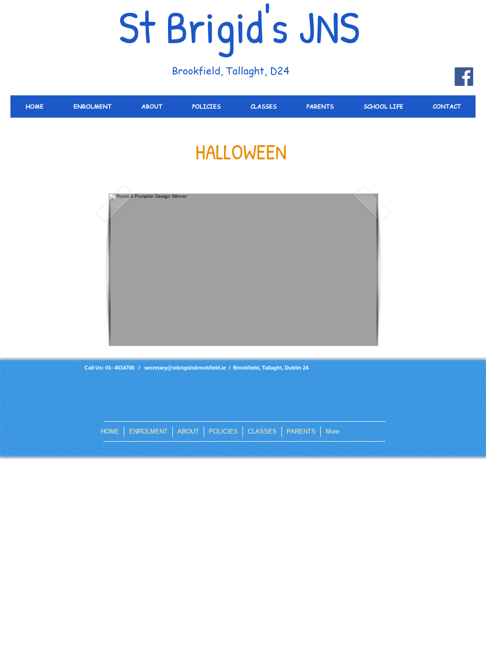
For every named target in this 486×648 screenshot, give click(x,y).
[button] (243, 270)
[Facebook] (464, 76)
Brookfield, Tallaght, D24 (231, 70)
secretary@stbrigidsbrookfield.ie (185, 367)
